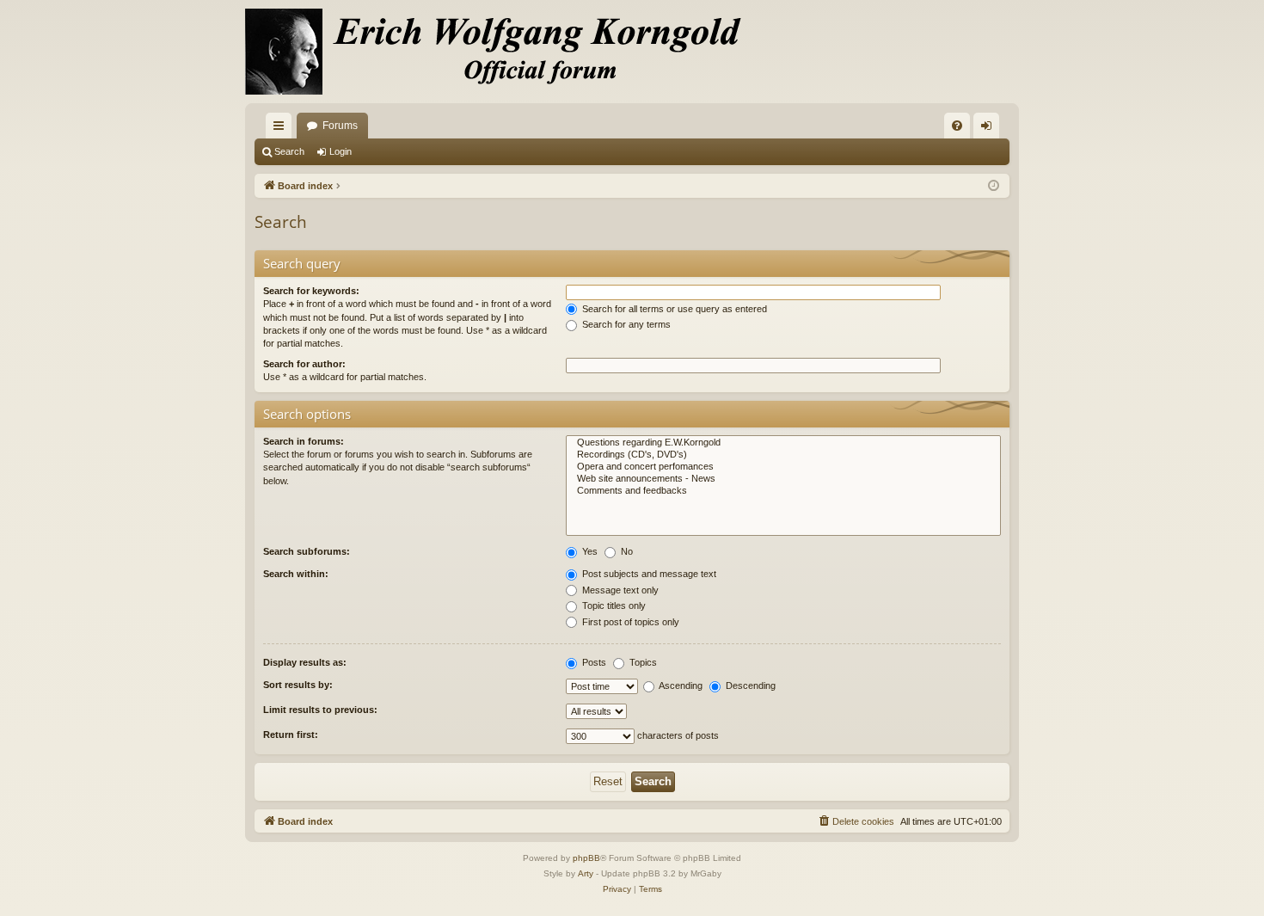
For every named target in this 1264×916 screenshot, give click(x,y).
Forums (340, 126)
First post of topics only (629, 622)
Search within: (295, 574)
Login (340, 151)
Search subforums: (306, 551)
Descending (749, 685)
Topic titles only (613, 605)
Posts (593, 662)
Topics (642, 662)
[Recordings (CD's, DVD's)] (783, 455)
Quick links (282, 129)
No (625, 551)
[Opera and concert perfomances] (783, 467)
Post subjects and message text (648, 574)
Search (289, 151)
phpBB (586, 858)
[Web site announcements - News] (783, 479)
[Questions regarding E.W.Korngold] (783, 443)
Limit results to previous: (320, 709)
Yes (589, 551)
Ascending (680, 685)
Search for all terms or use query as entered (673, 309)
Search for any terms (625, 324)
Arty (585, 873)
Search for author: (304, 364)
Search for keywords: (311, 291)
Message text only (619, 590)
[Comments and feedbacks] (783, 491)
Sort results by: (298, 684)
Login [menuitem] (989, 129)
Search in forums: (303, 441)
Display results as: (305, 662)
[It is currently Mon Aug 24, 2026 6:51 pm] (993, 186)
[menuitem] (957, 125)
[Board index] (503, 51)
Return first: (290, 734)
